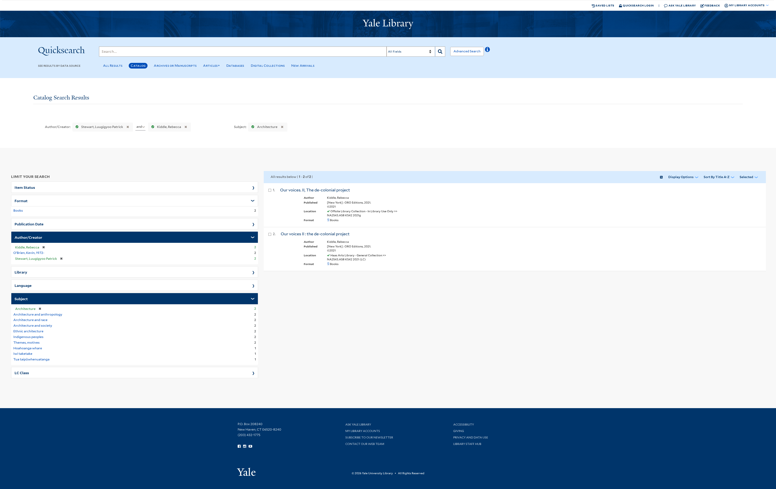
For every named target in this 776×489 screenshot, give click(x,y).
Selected (746, 177)
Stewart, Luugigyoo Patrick (102, 127)
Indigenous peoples (28, 337)
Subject (21, 298)
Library (21, 271)
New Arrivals (302, 66)
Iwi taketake (22, 354)
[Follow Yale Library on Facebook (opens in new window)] (239, 446)
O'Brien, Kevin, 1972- (28, 253)
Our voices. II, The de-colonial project (315, 190)
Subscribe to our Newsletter (369, 437)
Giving (458, 431)
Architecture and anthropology (37, 314)
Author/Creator (28, 237)
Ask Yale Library (682, 5)
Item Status (25, 187)
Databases (235, 66)
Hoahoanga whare (27, 348)
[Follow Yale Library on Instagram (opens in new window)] (244, 446)
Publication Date (29, 223)
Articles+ (211, 66)
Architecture (267, 127)
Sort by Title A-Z (717, 177)
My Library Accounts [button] (746, 5)
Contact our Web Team (364, 444)
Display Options (681, 177)
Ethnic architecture (28, 331)
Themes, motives (26, 342)
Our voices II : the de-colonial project (315, 233)
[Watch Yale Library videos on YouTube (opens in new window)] (250, 446)
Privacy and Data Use (470, 437)
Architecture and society (32, 325)
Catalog (138, 66)
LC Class (22, 372)
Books (18, 210)
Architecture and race (30, 320)
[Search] (440, 51)
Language (23, 285)
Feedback (712, 5)
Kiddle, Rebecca (169, 127)
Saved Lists (604, 5)
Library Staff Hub (467, 444)
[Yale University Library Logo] (388, 24)
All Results (112, 66)
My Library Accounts (362, 431)
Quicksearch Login (638, 5)
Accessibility (463, 424)
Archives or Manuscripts (175, 66)
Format (21, 200)
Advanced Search (467, 51)
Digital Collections (268, 66)
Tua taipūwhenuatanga (31, 359)
